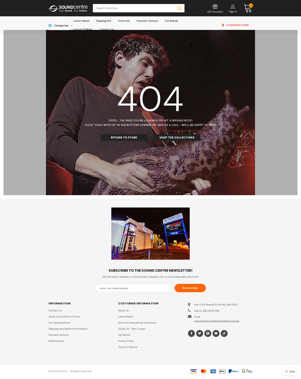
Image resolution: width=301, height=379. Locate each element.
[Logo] (68, 8)
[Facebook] (191, 333)
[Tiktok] (224, 333)
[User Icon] (233, 6)
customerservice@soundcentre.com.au (216, 320)
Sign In (233, 11)
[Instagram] (207, 333)
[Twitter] (199, 333)
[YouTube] (216, 333)
